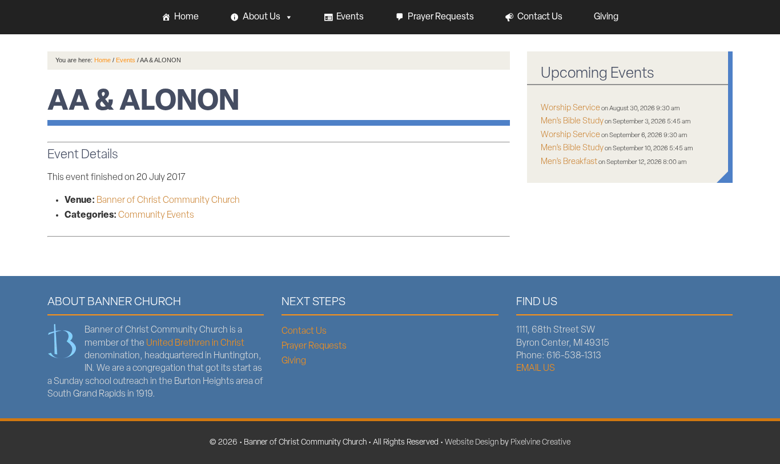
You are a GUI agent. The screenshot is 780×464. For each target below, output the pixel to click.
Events (350, 17)
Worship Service (570, 108)
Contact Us (539, 17)
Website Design (471, 442)
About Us (261, 17)
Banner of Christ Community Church (168, 200)
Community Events (156, 215)
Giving (606, 17)
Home (186, 17)
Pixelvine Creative (540, 442)
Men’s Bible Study (572, 121)
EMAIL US (535, 368)
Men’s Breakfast (569, 162)
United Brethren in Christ (195, 343)
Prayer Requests (441, 17)
